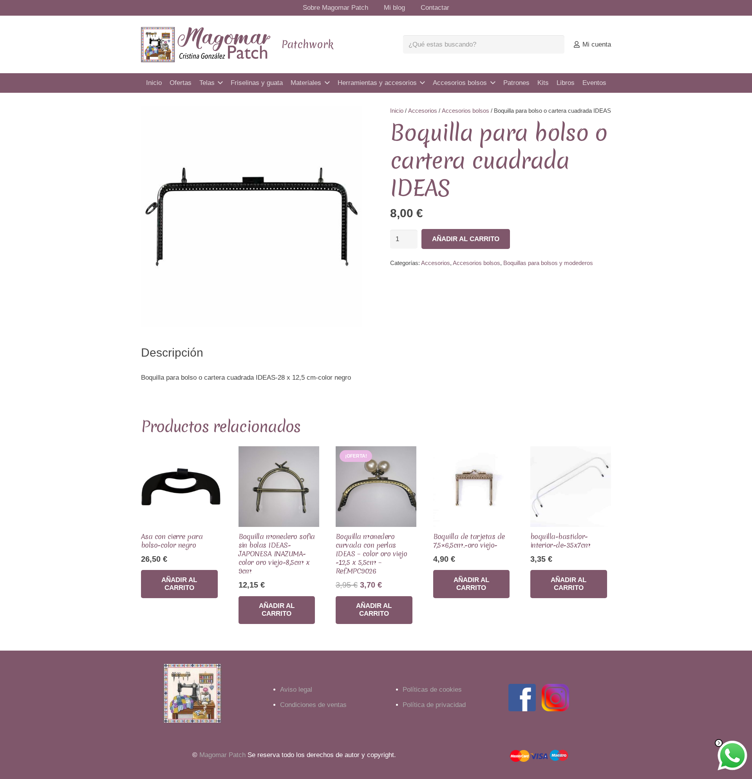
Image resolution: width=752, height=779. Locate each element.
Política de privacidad (434, 705)
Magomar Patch (222, 755)
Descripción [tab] (172, 352)
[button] (348, 119)
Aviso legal (296, 689)
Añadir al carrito (465, 239)
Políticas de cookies (432, 689)
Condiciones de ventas (313, 705)
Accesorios (422, 110)
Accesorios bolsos (465, 110)
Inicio (396, 110)
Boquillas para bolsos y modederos (548, 263)
